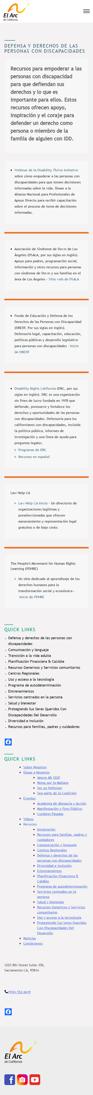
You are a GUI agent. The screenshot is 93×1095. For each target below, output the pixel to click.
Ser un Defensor (49, 787)
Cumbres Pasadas (50, 813)
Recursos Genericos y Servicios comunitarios (44, 667)
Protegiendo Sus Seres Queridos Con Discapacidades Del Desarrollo (62, 927)
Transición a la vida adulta (29, 655)
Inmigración (46, 829)
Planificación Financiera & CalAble (36, 661)
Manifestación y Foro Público (59, 808)
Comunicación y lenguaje (28, 649)
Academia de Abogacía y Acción (61, 803)
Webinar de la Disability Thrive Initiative (46, 170)
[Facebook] (8, 742)
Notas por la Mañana (52, 782)
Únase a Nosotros (36, 772)
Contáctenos (33, 943)
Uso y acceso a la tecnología (31, 679)
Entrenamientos (21, 691)
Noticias (29, 938)
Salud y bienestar (22, 703)
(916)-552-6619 (19, 992)
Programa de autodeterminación (34, 685)
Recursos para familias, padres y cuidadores (44, 726)
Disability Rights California (35, 388)
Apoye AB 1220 (48, 777)
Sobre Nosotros (34, 767)
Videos (28, 819)
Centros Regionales (23, 673)
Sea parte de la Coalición (57, 793)
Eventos (29, 798)
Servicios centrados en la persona (35, 697)
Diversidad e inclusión (25, 720)
